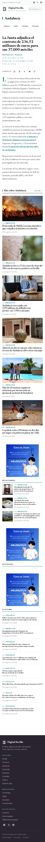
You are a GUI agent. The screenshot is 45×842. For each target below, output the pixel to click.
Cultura (5, 780)
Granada (35, 26)
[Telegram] (34, 2)
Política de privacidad (9, 820)
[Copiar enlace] (34, 71)
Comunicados (7, 803)
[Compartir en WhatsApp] (14, 71)
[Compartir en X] (19, 71)
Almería (7, 26)
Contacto (5, 813)
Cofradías (5, 776)
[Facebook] (41, 2)
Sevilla (4, 759)
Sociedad (5, 800)
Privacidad (17, 837)
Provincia (5, 762)
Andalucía (12, 18)
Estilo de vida (7, 783)
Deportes (5, 773)
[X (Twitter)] (37, 2)
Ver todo (37, 191)
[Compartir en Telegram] (29, 71)
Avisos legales (7, 816)
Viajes (4, 796)
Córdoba (25, 26)
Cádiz (16, 26)
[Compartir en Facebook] (24, 71)
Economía (6, 769)
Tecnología (6, 793)
